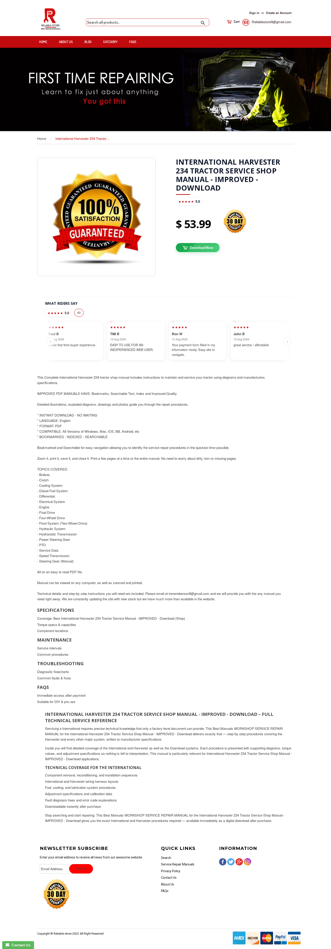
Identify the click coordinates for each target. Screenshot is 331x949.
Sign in (254, 13)
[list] (169, 341)
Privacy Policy (170, 871)
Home (43, 42)
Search (166, 858)
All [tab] (79, 312)
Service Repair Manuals (177, 864)
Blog (87, 42)
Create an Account (278, 13)
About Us (66, 42)
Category (110, 42)
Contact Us (169, 877)
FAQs (132, 42)
